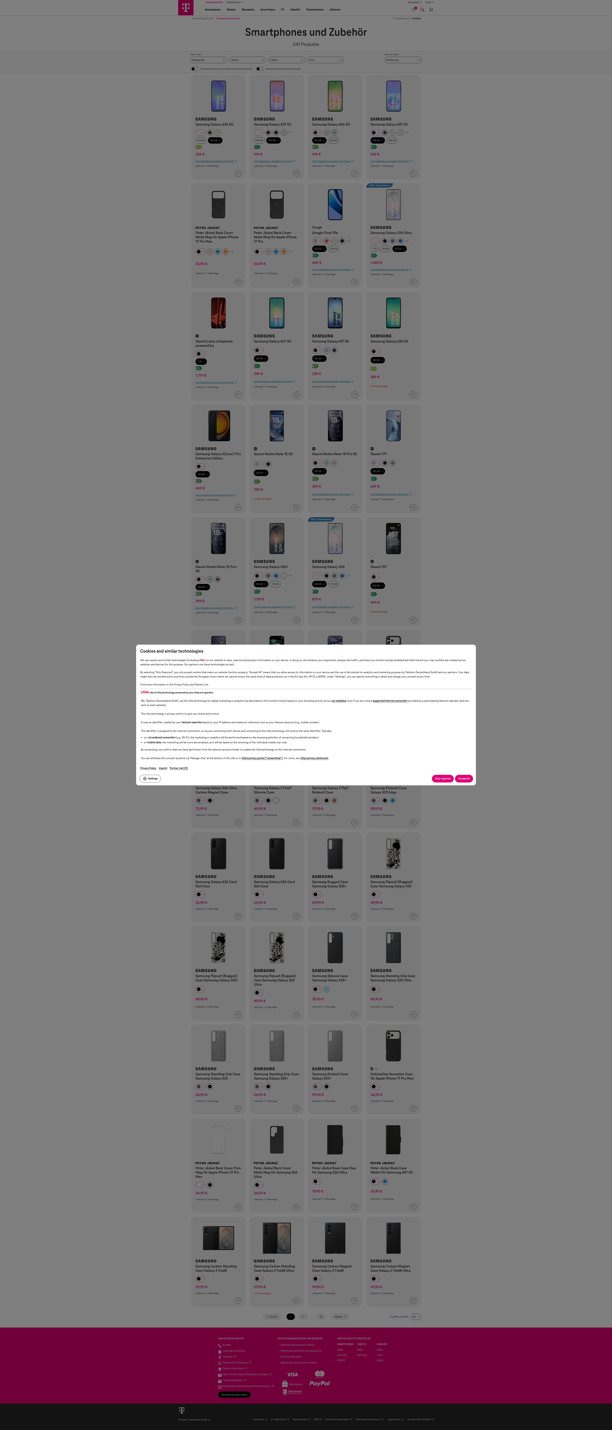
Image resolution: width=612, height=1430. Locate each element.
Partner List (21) (179, 768)
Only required (443, 778)
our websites (339, 700)
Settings (152, 778)
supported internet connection (390, 700)
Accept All (464, 778)
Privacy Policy (148, 768)
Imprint (163, 768)
